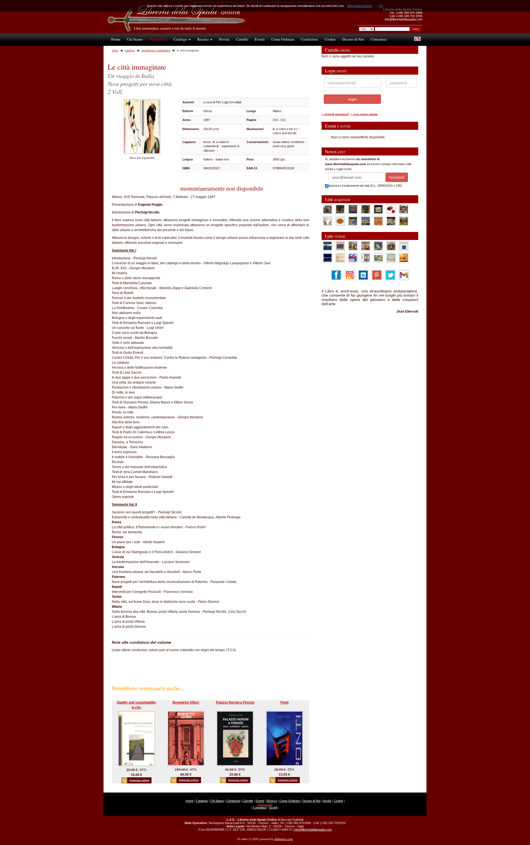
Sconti (273, 807)
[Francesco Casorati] (404, 246)
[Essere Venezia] (353, 209)
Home (115, 39)
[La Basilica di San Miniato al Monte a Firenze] (366, 221)
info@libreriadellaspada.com (313, 829)
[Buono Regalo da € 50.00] (391, 209)
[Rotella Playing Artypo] (353, 258)
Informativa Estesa (359, 5)
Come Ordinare (282, 39)
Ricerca (203, 39)
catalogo (130, 50)
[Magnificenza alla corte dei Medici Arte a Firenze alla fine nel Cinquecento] (391, 221)
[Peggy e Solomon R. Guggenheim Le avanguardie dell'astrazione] (378, 258)
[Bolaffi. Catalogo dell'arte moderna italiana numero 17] (391, 246)
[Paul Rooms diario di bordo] (391, 258)
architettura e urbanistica (156, 50)
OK (381, 5)
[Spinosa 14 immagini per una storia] (327, 258)
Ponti (284, 702)
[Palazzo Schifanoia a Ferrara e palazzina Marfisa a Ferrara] (366, 246)
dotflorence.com (283, 839)
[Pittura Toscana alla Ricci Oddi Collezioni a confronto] (404, 221)
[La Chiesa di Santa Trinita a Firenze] (327, 209)
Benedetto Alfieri (186, 702)
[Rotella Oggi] (366, 258)
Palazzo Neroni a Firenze (235, 702)
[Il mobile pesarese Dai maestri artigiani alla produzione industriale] (340, 221)
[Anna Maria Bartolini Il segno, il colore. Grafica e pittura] (327, 246)
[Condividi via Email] (404, 275)
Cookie (330, 39)
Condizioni (309, 39)
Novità (224, 39)
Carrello (242, 39)
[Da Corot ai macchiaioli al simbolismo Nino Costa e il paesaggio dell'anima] (353, 246)
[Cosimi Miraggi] (404, 258)
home (115, 50)
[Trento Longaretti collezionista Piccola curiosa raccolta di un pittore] (378, 246)
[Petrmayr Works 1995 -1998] (340, 258)
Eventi (260, 39)
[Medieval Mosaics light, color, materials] (353, 221)
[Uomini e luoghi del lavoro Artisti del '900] (340, 246)
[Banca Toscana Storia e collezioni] (366, 209)
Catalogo (180, 39)
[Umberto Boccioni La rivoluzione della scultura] (404, 209)
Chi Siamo (135, 39)
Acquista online (139, 780)
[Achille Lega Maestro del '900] (378, 209)
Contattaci (378, 39)
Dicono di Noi (353, 39)
